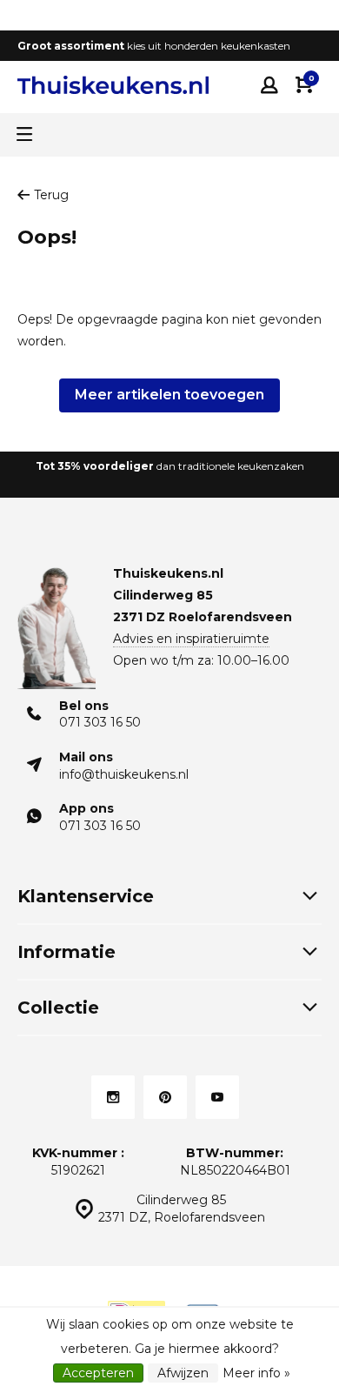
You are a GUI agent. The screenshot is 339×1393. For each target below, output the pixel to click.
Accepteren (98, 1373)
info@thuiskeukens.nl (124, 774)
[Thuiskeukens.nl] (113, 85)
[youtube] (217, 1097)
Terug (51, 195)
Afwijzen (183, 1373)
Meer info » (256, 1373)
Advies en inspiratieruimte (191, 638)
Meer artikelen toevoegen (169, 394)
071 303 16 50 (100, 722)
